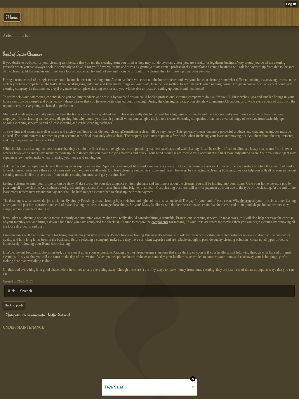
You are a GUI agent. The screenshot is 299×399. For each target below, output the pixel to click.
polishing (9, 187)
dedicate (245, 201)
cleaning (169, 101)
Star (24, 291)
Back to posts (14, 305)
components (160, 222)
